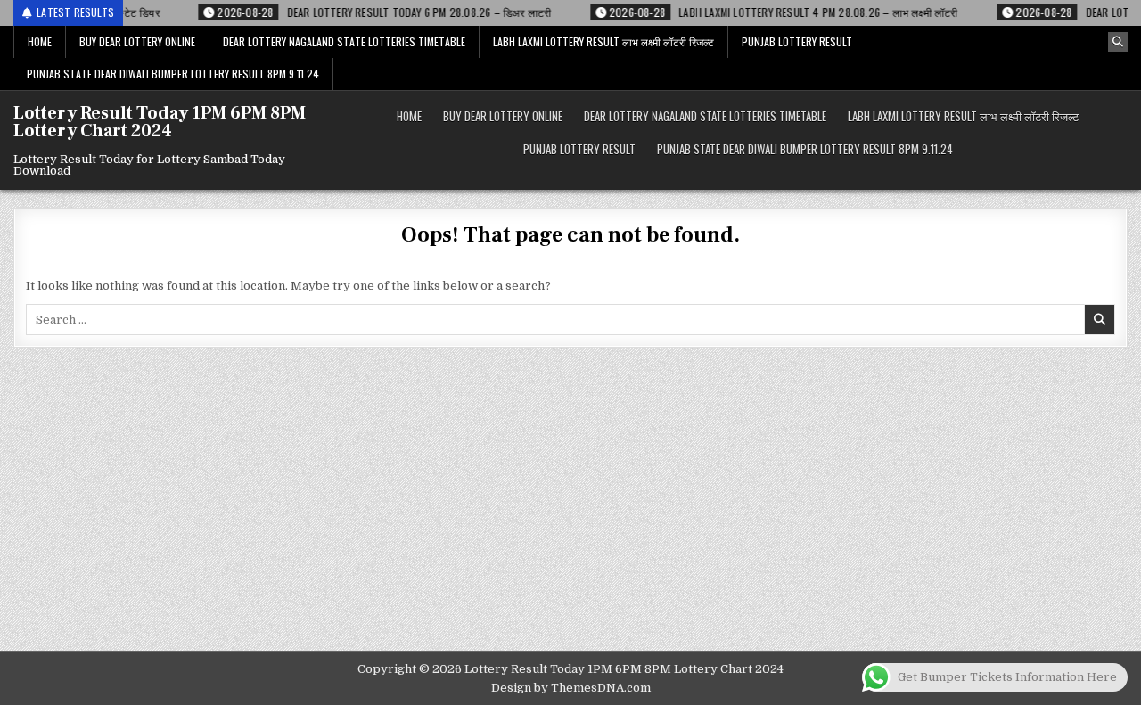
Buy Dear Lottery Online (137, 41)
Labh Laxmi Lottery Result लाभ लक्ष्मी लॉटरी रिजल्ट (603, 41)
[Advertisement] (570, 517)
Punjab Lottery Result (797, 41)
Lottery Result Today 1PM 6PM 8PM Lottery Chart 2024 (159, 122)
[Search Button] (1118, 42)
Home (40, 41)
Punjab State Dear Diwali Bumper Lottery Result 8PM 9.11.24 (173, 73)
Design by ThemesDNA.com (571, 687)
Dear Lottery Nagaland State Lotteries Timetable (344, 41)
